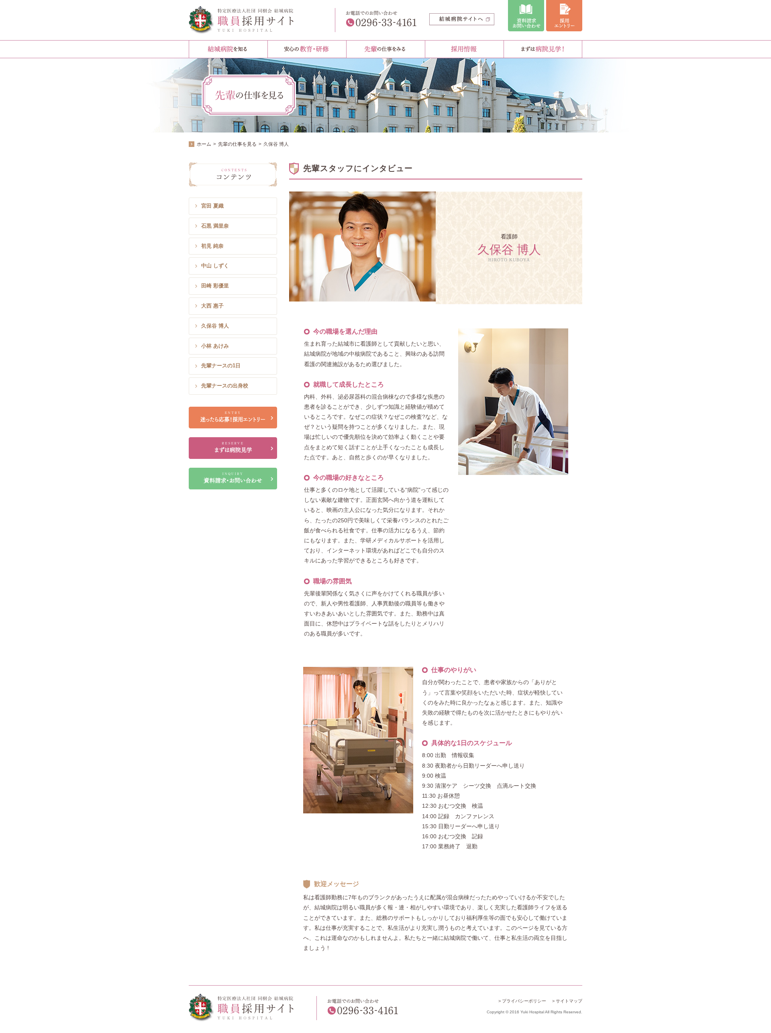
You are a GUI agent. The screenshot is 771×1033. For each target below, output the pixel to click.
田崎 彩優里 (215, 286)
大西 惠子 (212, 306)
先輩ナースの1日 (221, 366)
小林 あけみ (215, 346)
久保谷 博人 (215, 326)
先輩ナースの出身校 (224, 386)
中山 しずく (215, 266)
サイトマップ (569, 1000)
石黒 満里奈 (215, 226)
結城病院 (248, 20)
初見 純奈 (212, 246)
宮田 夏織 (212, 206)
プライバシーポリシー (524, 1000)
